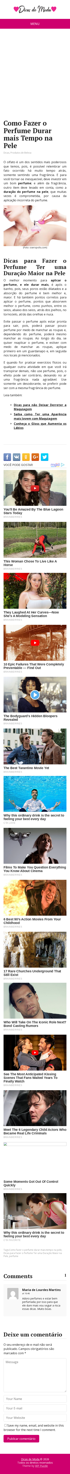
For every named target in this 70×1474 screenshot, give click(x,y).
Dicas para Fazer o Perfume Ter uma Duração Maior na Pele (33, 1255)
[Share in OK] (26, 457)
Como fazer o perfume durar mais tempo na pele (35, 1250)
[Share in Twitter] (44, 457)
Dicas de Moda (30, 1459)
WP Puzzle (41, 1466)
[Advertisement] (35, 75)
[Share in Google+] (35, 457)
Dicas (6, 152)
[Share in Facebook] (7, 457)
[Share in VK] (16, 457)
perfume (13, 1256)
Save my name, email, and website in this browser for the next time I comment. (34, 1427)
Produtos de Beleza (20, 152)
